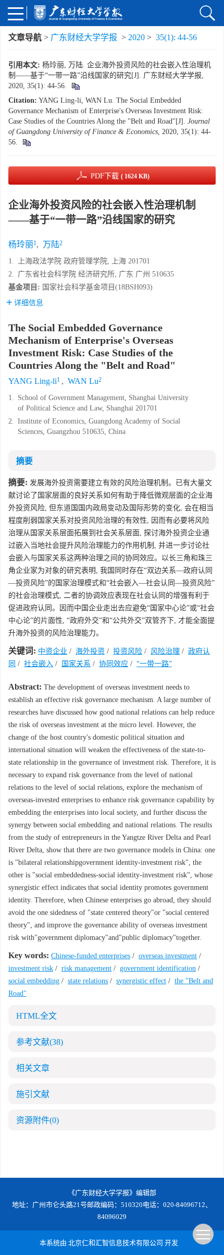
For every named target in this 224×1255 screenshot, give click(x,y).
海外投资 (90, 651)
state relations (88, 981)
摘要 (24, 460)
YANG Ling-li (32, 381)
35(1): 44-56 (176, 37)
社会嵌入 (38, 664)
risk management (86, 968)
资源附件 (37, 1120)
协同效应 (113, 664)
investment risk (30, 968)
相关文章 (32, 1068)
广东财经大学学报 (84, 37)
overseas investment (168, 956)
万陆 (51, 244)
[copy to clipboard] (26, 142)
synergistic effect (141, 981)
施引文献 (32, 1094)
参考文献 (39, 1041)
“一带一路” (154, 664)
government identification (158, 968)
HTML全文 (36, 1015)
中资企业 (52, 651)
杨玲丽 (20, 244)
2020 (136, 37)
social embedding (33, 981)
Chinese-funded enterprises (90, 956)
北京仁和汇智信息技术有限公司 (115, 1243)
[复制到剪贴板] (75, 86)
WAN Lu (83, 381)
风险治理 (165, 651)
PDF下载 (120, 176)
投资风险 (127, 651)
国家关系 (76, 664)
